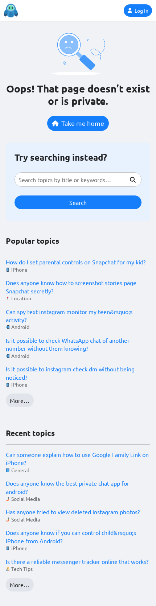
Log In (141, 10)
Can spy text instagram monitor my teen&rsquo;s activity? (69, 315)
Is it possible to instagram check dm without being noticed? (70, 372)
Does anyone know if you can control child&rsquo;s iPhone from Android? (71, 536)
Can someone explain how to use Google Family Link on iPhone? (77, 458)
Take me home (82, 123)
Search (78, 202)
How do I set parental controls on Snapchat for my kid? (75, 261)
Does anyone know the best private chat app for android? (67, 487)
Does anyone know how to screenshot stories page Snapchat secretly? (71, 286)
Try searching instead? (61, 157)
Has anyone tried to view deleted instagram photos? (73, 511)
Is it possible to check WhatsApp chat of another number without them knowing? (68, 344)
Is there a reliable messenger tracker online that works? (77, 561)
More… (19, 400)
